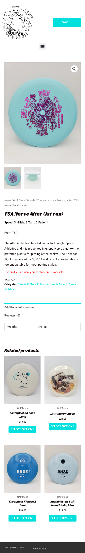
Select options (22, 429)
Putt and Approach (47, 284)
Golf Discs (19, 200)
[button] (42, 46)
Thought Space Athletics (51, 200)
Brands (31, 200)
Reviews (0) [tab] (12, 315)
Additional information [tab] (19, 307)
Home (7, 200)
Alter (69, 200)
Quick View (22, 401)
